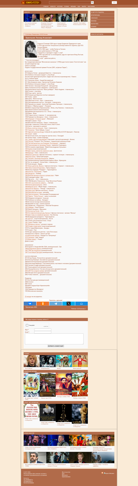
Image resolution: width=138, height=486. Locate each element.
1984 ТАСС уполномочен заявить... (36, 183)
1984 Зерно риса (30, 190)
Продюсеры (35, 34)
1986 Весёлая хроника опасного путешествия (39, 175)
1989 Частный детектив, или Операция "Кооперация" (41, 143)
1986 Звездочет (30, 173)
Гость (114, 2)
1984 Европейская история (33, 192)
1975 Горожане (29, 237)
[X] (68, 303)
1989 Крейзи (29, 149)
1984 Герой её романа (31, 194)
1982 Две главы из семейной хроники (37, 215)
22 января (28, 296)
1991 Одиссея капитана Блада (34, 132)
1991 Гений (28, 134)
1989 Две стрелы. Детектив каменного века (39, 151)
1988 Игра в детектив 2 (32, 155)
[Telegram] (55, 303)
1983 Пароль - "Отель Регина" (34, 196)
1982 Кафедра (29, 207)
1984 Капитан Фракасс (32, 188)
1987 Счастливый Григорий (33, 252)
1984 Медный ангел (31, 187)
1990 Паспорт (29, 141)
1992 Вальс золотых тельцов (34, 128)
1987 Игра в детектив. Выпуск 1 (35, 166)
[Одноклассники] (43, 303)
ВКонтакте (65, 475)
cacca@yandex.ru (28, 481)
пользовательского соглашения (38, 475)
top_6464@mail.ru (28, 479)
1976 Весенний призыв (32, 235)
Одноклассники (66, 476)
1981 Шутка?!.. (29, 219)
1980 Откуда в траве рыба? (33, 226)
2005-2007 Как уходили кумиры (34, 271)
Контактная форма (29, 482)
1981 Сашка (28, 222)
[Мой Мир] (81, 303)
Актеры (29, 34)
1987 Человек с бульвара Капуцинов (36, 158)
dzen (63, 473)
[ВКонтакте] (30, 303)
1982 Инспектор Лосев (32, 211)
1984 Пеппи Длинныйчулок (33, 185)
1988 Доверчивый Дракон (33, 248)
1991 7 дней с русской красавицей (36, 139)
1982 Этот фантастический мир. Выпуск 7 (38, 213)
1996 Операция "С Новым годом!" (35, 119)
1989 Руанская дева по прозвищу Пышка (38, 145)
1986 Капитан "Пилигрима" (33, 171)
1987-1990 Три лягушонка (33, 250)
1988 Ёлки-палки (30, 156)
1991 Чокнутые (29, 130)
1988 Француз (29, 153)
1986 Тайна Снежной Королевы (35, 168)
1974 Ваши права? (30, 239)
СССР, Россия (44, 34)
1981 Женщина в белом (32, 224)
